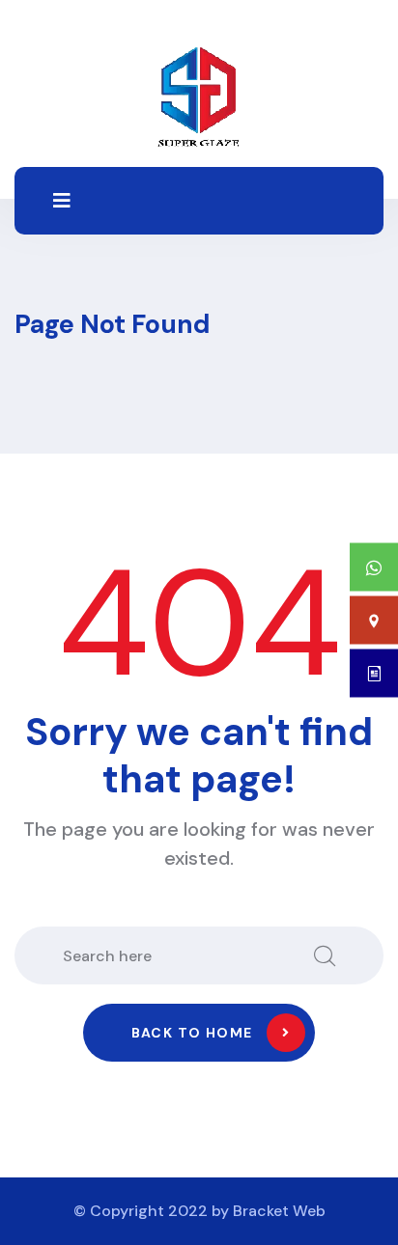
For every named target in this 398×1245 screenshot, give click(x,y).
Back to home (192, 1032)
